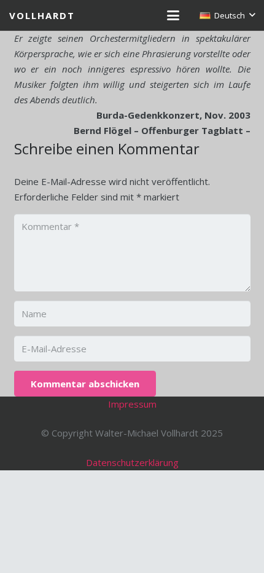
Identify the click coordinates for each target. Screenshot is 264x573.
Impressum (132, 404)
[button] (173, 15)
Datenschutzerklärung (132, 462)
